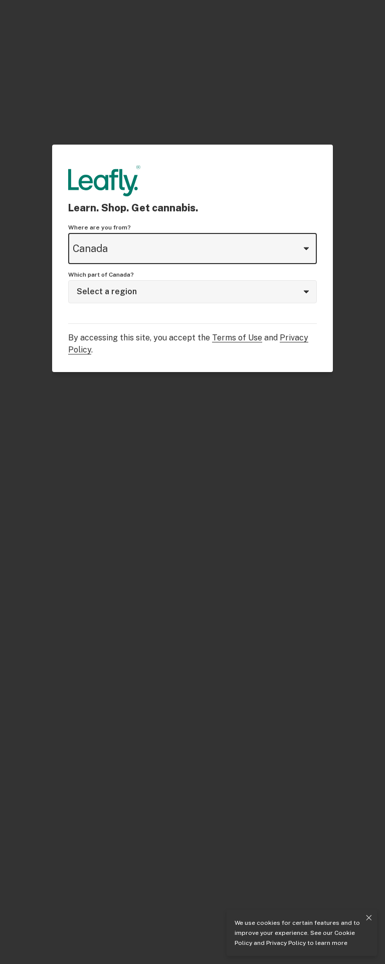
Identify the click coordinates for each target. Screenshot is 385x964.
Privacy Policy (286, 942)
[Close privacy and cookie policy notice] (369, 918)
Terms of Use (237, 337)
